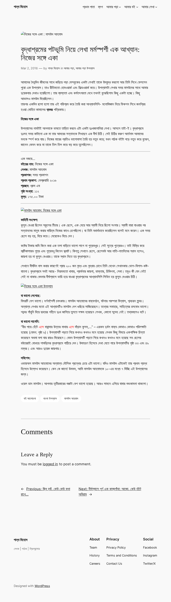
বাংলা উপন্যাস (50, 398)
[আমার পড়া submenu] (120, 7)
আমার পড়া (69, 68)
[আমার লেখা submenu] (156, 7)
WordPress (42, 586)
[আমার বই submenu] (137, 7)
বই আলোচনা (30, 398)
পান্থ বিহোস (54, 68)
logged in (50, 464)
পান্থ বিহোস (21, 7)
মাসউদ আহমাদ (71, 398)
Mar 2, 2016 (29, 68)
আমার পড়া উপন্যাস (85, 68)
